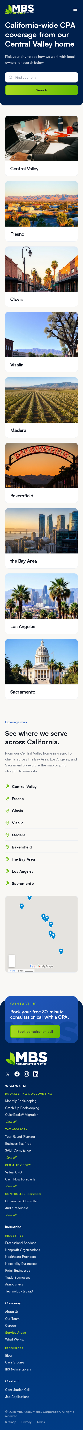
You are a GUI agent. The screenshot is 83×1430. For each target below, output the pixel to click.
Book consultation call (35, 1031)
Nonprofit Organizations (22, 1250)
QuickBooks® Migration (21, 1115)
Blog (8, 1355)
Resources (14, 1348)
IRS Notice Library (18, 1369)
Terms (41, 1422)
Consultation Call (17, 1390)
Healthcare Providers (20, 1257)
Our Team (12, 1319)
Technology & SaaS (19, 1291)
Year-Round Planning (20, 1137)
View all (10, 1122)
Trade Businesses (17, 1277)
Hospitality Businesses (21, 1264)
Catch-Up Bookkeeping (22, 1108)
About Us (12, 1312)
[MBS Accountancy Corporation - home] (19, 9)
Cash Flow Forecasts (20, 1179)
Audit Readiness (16, 1208)
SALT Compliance (18, 1150)
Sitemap (10, 1422)
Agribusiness (14, 1284)
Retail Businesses (17, 1270)
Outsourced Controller (21, 1201)
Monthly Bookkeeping (20, 1101)
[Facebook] (17, 1074)
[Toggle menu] (75, 9)
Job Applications (17, 1397)
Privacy (26, 1422)
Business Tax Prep (18, 1144)
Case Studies (14, 1362)
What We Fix (14, 1339)
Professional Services (20, 1243)
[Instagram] (26, 1074)
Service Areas (15, 1333)
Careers (11, 1326)
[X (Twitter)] (7, 1074)
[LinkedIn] (35, 1074)
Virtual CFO (13, 1172)
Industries (14, 1235)
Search (41, 90)
